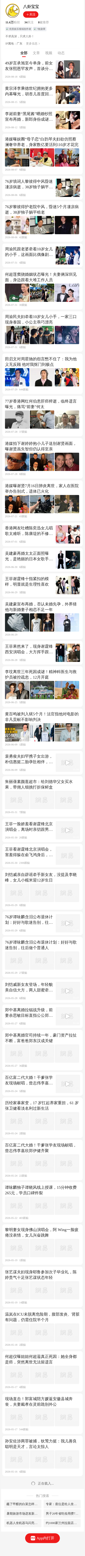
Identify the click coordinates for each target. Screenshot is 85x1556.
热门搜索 (42, 1496)
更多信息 (32, 43)
